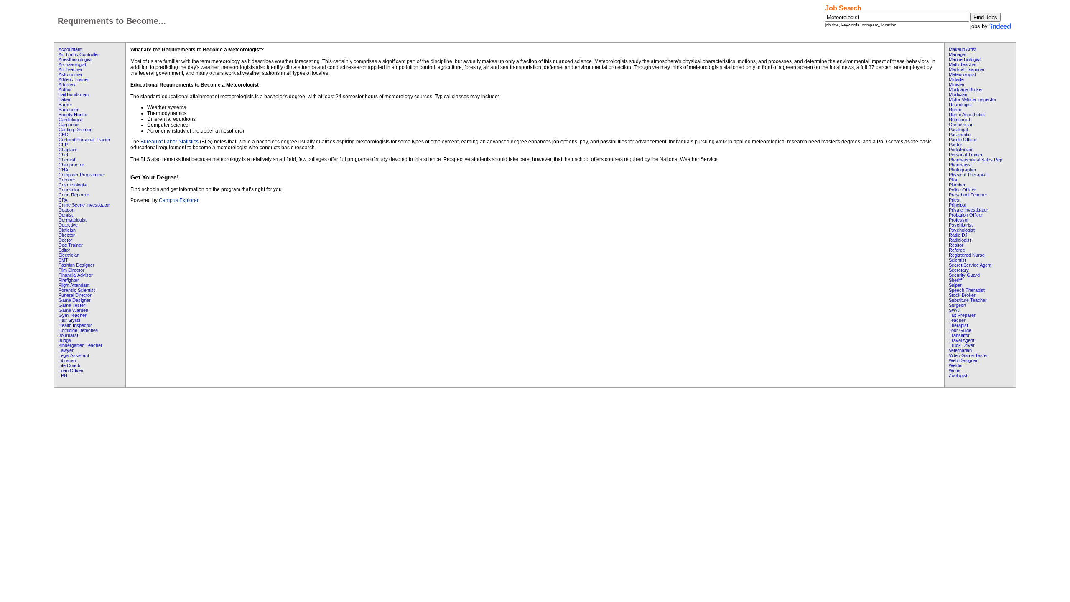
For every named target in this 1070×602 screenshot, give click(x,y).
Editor (64, 250)
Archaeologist (72, 64)
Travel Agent (961, 340)
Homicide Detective (78, 330)
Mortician (958, 94)
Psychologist (962, 229)
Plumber (957, 184)
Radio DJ (958, 234)
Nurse (955, 109)
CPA (63, 199)
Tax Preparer (962, 315)
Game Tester (72, 305)
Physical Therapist (967, 174)
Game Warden (73, 310)
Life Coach (69, 365)
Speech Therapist (967, 290)
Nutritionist (959, 119)
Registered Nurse (967, 255)
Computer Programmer (82, 174)
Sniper (955, 285)
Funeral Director (75, 295)
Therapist (958, 325)
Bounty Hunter (73, 114)
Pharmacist (960, 164)
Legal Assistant (74, 355)
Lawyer (66, 350)
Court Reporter (74, 194)
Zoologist (958, 375)
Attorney (67, 84)
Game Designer (75, 300)
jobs (975, 26)
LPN (63, 375)
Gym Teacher (73, 315)
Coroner (67, 179)
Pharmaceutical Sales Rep (975, 159)
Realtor (956, 244)
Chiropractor (71, 164)
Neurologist (960, 104)
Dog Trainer (71, 244)
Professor (959, 219)
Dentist (66, 214)
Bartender (69, 109)
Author (65, 89)
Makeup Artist (962, 49)
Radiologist (960, 239)
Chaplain (67, 149)
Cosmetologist (73, 184)
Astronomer (70, 74)
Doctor (65, 239)
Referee (957, 250)
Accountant (70, 49)
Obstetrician (961, 124)
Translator (959, 335)
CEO (64, 134)
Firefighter (69, 280)
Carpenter (69, 124)
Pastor (955, 144)
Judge (65, 340)
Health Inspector (75, 325)
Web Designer (963, 360)
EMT (63, 260)
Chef (63, 154)
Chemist (67, 159)
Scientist (957, 260)
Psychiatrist (961, 224)
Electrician (69, 255)
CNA (63, 169)
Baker (65, 99)
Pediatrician (960, 149)
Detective (68, 224)
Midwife (956, 79)
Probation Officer (966, 214)
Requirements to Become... (112, 21)
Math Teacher (963, 64)
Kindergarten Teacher (80, 345)
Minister (957, 84)
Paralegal (958, 129)
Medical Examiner (967, 69)
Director (67, 234)
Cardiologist (70, 119)
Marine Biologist (965, 59)
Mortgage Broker (966, 89)
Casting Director (75, 129)
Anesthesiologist (75, 59)
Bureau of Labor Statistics (169, 142)
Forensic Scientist (77, 290)
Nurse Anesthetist (967, 114)
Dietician (67, 229)
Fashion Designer (76, 265)
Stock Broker (962, 295)
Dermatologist (73, 219)
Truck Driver (962, 345)
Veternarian (960, 350)
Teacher (957, 320)
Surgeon (957, 305)
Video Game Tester (968, 355)
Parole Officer (963, 139)
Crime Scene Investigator (84, 204)
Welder (956, 365)
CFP (63, 144)
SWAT (955, 310)
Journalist (68, 335)
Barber (65, 104)
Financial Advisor (76, 275)
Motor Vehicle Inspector (972, 99)
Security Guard (964, 275)
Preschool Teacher (968, 194)
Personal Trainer (966, 154)
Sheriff (955, 280)
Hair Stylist (69, 320)
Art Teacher (70, 69)
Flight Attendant (74, 285)
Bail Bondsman (74, 94)
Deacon (66, 209)
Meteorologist (962, 74)
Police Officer (962, 189)
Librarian (67, 360)
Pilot (953, 179)
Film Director (71, 270)
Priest (954, 199)
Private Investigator (968, 209)
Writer (955, 370)
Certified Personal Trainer (84, 139)
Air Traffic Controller (79, 54)
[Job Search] (1000, 26)
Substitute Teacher (968, 300)
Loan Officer (71, 370)
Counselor (69, 189)
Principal (957, 204)
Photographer (962, 169)
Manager (958, 54)
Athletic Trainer (74, 79)
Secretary (959, 270)
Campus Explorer (179, 200)
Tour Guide (960, 330)
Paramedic (960, 134)
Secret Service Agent (970, 265)
